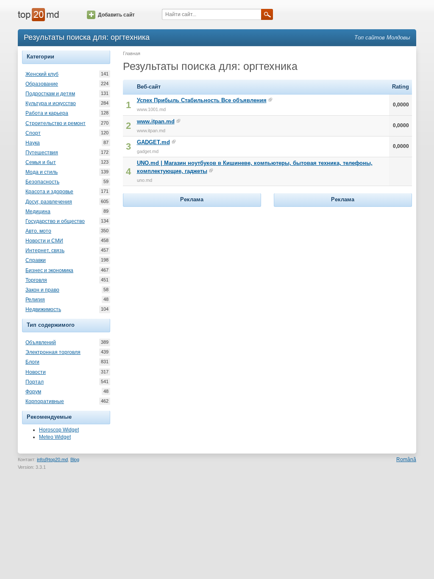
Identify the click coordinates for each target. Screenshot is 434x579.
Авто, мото (38, 231)
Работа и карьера (46, 113)
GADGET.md (153, 142)
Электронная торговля (53, 352)
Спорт (33, 133)
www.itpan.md (156, 121)
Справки (35, 260)
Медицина (37, 211)
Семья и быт (40, 162)
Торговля (36, 280)
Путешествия (41, 153)
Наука (32, 143)
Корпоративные (44, 401)
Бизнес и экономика (49, 270)
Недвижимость (43, 309)
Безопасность (42, 182)
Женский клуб (41, 74)
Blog (74, 459)
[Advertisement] (192, 262)
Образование (41, 84)
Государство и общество (55, 221)
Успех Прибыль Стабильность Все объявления (202, 100)
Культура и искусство (50, 103)
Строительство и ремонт (55, 123)
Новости (35, 372)
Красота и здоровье (49, 192)
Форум (33, 392)
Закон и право (42, 290)
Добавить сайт (116, 15)
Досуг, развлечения (48, 202)
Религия (35, 300)
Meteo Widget (55, 437)
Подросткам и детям (50, 94)
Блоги (32, 362)
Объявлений (40, 342)
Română (406, 459)
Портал (34, 382)
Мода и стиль (41, 172)
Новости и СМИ (44, 241)
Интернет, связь (44, 250)
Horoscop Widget (59, 430)
